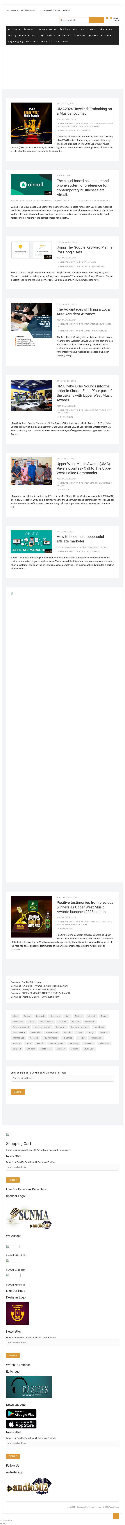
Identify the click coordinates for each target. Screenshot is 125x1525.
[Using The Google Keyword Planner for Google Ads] (31, 250)
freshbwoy (60, 1027)
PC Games (107, 35)
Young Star (88, 1049)
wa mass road (13, 10)
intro (86, 262)
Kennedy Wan (52, 1032)
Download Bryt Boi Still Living (26, 982)
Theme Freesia (94, 1507)
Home (14, 29)
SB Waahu (88, 1043)
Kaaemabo (35, 1032)
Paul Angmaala (50, 1038)
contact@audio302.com (49, 10)
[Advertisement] (63, 67)
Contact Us (28, 35)
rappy (28, 1043)
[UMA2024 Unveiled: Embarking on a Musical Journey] (31, 123)
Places (92, 262)
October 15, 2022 (66, 459)
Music (93, 29)
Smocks (81, 35)
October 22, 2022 (66, 381)
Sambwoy (74, 1043)
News (95, 35)
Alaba (15, 1016)
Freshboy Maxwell (21, 1027)
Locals (80, 29)
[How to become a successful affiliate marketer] (31, 541)
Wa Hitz (31, 29)
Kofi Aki (67, 1032)
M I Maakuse (18, 1038)
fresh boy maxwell (42, 1027)
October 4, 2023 (66, 104)
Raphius (16, 1043)
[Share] (7, 1520)
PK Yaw (81, 1038)
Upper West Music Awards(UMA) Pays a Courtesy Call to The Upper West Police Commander (84, 468)
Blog (13, 35)
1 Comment (65, 490)
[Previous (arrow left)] (1, 1523)
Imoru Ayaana (19, 1032)
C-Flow (31, 1021)
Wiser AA (61, 1049)
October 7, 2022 (66, 532)
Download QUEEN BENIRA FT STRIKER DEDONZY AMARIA (40, 993)
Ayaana (27, 1016)
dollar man (89, 1021)
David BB (62, 1021)
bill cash (91, 1016)
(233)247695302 (28, 10)
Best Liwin (55, 1016)
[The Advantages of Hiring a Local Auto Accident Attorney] (31, 332)
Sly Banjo (17, 1049)
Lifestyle (94, 324)
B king (103, 1016)
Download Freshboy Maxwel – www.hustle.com (35, 996)
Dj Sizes (75, 1021)
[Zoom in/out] (1, 1520)
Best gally (40, 1016)
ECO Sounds (89, 410)
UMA (62, 130)
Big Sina (78, 1016)
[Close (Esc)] (10, 1520)
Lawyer (87, 331)
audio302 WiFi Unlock (56, 41)
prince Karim (96, 1038)
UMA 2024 (32, 41)
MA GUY (103, 1032)
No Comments (83, 130)
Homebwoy (99, 1027)
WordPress (114, 1507)
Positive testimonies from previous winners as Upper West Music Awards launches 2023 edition (85, 907)
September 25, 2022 (68, 897)
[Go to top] (116, 1516)
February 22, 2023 (67, 242)
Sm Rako (31, 1049)
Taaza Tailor (46, 1049)
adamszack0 (70, 119)
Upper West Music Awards (88, 126)
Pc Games (67, 1038)
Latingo (91, 1032)
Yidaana (74, 1049)
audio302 (67, 10)
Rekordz (40, 1043)
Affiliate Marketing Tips (71, 124)
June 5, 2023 (63, 176)
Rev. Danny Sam (57, 1043)
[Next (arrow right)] (4, 1523)
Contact (107, 29)
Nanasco (34, 1038)
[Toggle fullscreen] (4, 1520)
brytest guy (18, 1021)
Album (66, 29)
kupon (79, 1032)
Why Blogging (15, 41)
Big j (67, 1016)
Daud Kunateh (46, 1021)
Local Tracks (49, 29)
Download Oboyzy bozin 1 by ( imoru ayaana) (33, 989)
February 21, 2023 (67, 304)
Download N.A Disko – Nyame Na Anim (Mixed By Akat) (39, 986)
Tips (64, 201)
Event (86, 324)
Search (96, 20)
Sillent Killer (104, 1043)
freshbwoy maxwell (79, 1027)
